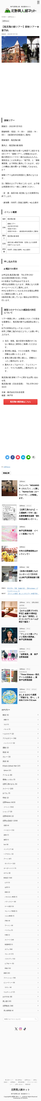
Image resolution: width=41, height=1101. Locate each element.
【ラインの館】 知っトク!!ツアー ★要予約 (23, 594)
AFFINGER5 (24, 1098)
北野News (7, 467)
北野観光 (12, 1082)
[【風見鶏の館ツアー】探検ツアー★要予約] (23, 457)
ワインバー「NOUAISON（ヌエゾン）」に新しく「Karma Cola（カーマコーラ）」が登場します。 (29, 491)
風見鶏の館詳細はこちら (20, 402)
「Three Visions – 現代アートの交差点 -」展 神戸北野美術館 (29, 677)
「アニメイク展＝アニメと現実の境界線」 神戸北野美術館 (28, 637)
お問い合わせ (18, 1084)
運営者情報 (21, 1082)
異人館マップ (9, 1080)
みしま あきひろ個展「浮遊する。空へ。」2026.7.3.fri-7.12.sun (29, 697)
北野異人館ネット (20, 1089)
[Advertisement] (20, 88)
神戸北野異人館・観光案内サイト (20, 1094)
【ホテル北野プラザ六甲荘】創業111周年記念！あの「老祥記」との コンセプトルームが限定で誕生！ (28, 616)
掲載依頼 (27, 1084)
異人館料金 (18, 1080)
